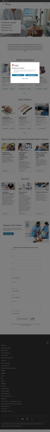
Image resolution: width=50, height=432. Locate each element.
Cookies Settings (25, 78)
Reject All (18, 75)
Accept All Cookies (31, 75)
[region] (25, 72)
